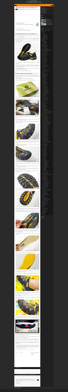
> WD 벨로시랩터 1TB (45, 140)
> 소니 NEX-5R (44, 160)
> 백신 (43, 207)
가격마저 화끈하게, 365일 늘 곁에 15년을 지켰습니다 (23, 30)
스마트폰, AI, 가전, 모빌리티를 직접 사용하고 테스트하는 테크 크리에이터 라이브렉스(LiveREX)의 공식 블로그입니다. (26, 381)
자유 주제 (43, 213)
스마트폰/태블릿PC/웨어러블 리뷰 (46, 50)
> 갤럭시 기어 (44, 56)
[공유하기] (18, 352)
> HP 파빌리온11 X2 (45, 129)
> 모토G (43, 72)
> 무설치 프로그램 (44, 208)
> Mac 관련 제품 (44, 42)
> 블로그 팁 (44, 204)
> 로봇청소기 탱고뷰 (45, 178)
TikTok (35, 367)
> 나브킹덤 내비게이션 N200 (45, 199)
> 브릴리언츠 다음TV (45, 173)
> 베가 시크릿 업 (44, 86)
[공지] (25, 5)
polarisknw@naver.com (49, 24)
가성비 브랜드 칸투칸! (19, 29)
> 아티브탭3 (44, 94)
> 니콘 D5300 (44, 151)
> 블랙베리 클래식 (44, 75)
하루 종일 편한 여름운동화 (20, 23)
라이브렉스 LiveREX (16, 390)
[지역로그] (39, 5)
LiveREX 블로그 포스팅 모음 (45, 30)
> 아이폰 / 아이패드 (45, 51)
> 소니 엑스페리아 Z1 (45, 89)
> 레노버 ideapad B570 (45, 110)
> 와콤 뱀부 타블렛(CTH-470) (46, 124)
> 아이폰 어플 (44, 46)
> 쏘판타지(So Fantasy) (45, 194)
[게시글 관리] (19, 352)
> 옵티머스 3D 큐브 (44, 100)
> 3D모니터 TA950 (44, 125)
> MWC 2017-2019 (44, 36)
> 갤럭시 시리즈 (44, 55)
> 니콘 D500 (44, 150)
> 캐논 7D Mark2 (44, 146)
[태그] (29, 5)
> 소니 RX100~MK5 (45, 164)
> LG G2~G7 (44, 61)
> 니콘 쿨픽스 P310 (44, 154)
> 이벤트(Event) (44, 37)
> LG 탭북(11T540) (44, 136)
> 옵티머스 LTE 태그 (45, 99)
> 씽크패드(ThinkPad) (45, 120)
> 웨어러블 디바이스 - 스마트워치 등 (47, 111)
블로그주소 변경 (49, 22)
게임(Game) (43, 188)
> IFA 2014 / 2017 (44, 35)
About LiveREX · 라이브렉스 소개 (24, 367)
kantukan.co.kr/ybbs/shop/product (28, 78)
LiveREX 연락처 (49, 20)
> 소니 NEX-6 (44, 159)
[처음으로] (34, 2)
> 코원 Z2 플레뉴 (44, 179)
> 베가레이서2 (44, 81)
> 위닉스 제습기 (44, 175)
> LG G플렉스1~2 (44, 65)
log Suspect (35, 390)
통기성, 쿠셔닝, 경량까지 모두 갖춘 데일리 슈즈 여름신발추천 (24, 24)
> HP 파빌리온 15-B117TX (45, 130)
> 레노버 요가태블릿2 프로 (45, 70)
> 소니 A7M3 (44, 155)
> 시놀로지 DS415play (45, 119)
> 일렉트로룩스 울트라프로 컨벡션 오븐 (47, 174)
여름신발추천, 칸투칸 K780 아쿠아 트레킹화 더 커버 (26, 7)
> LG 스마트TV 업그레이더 (45, 183)
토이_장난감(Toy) (43, 212)
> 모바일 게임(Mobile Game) (46, 189)
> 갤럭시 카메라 (44, 170)
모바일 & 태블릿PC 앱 (44, 45)
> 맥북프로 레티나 (44, 115)
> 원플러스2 (44, 104)
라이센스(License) (49, 21)
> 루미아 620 (44, 71)
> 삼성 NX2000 (44, 169)
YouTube (30, 367)
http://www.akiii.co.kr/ (18, 22)
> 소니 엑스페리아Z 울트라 (45, 91)
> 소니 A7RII (44, 156)
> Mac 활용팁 (44, 41)
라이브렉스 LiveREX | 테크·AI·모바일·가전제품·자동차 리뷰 (25, 379)
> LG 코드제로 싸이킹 (45, 184)
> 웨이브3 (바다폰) (44, 105)
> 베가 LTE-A (44, 80)
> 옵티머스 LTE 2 (44, 95)
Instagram (32, 367)
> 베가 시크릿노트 (44, 85)
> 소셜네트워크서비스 (45, 203)
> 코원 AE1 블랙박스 (45, 198)
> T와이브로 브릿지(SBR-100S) (46, 141)
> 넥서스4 (43, 67)
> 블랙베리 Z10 (44, 76)
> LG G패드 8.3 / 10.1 (45, 66)
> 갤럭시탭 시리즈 (44, 60)
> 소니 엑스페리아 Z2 (45, 90)
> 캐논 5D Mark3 (44, 145)
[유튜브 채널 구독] (43, 25)
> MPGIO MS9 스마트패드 (45, 109)
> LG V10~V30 (44, 62)
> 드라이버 (44, 209)
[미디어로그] (44, 5)
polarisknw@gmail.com (49, 23)
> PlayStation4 (44, 193)
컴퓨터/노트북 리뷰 (44, 114)
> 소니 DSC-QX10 (44, 165)
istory (26, 390)
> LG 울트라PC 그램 (45, 135)
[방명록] (48, 5)
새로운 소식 (43, 31)
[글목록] (34, 5)
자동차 (16, 9)
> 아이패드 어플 (44, 47)
